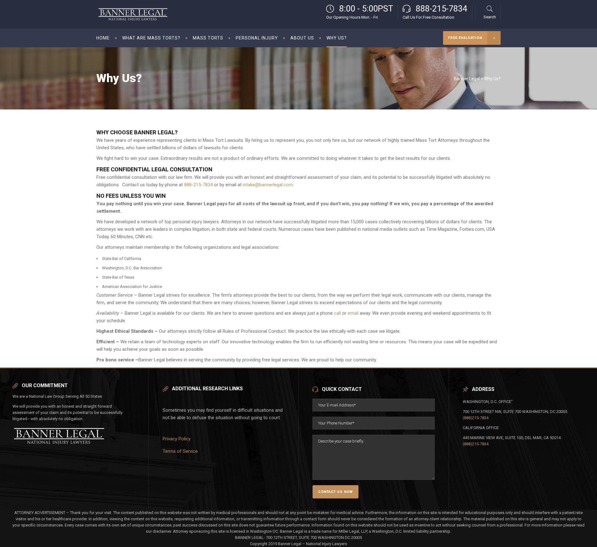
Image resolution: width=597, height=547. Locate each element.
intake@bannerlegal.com (268, 185)
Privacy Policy (177, 439)
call (337, 313)
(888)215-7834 (475, 417)
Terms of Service (180, 451)
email (353, 313)
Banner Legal (467, 78)
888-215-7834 (198, 185)
